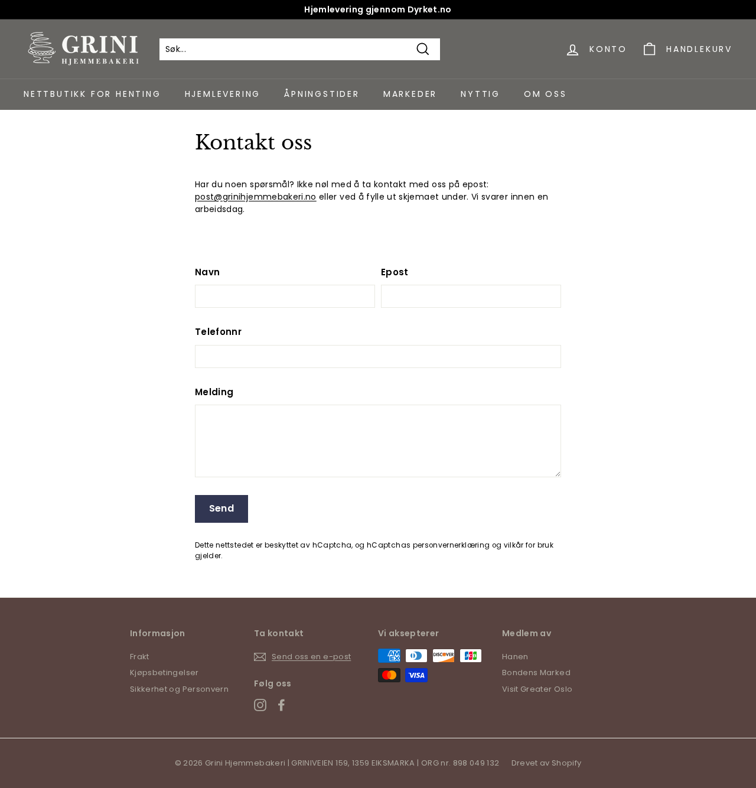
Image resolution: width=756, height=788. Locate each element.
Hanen (515, 656)
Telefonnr (218, 331)
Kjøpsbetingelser (164, 672)
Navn (207, 272)
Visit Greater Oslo (537, 689)
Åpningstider (322, 94)
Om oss (545, 94)
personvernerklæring (451, 545)
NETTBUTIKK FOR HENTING (92, 94)
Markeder (410, 94)
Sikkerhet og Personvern (179, 689)
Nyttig (480, 94)
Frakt (139, 656)
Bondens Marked (536, 672)
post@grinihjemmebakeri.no (256, 197)
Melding (214, 392)
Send (221, 508)
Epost (395, 272)
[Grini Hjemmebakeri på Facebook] (281, 705)
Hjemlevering (223, 94)
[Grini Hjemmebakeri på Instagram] (260, 705)
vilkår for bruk (528, 545)
